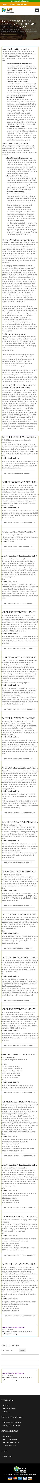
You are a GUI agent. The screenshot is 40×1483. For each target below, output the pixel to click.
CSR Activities (22, 4)
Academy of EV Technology (11, 1425)
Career (5, 4)
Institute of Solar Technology (12, 1422)
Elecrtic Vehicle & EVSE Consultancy (13, 1327)
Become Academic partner (11, 1442)
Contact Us (6, 1411)
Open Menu (37, 10)
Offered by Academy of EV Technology (18, 473)
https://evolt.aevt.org (8, 1329)
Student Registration (9, 1445)
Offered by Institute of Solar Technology (19, 523)
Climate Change (8, 1456)
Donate (12, 4)
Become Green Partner (10, 1439)
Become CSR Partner (9, 1408)
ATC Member (7, 1436)
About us (5, 1405)
